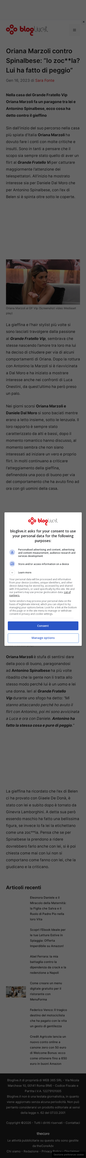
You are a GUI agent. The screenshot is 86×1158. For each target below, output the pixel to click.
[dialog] (43, 579)
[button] (43, 572)
